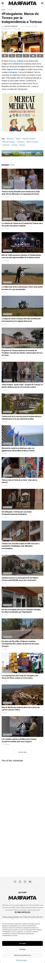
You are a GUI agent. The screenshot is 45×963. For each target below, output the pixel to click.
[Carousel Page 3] (20, 50)
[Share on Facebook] (5, 55)
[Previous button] (6, 42)
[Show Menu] (3, 3)
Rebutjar (23, 949)
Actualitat (9, 10)
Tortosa (22, 145)
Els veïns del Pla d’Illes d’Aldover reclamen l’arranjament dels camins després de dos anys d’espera (20, 643)
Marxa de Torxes (32, 142)
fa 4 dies (4, 292)
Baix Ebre (10, 139)
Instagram (13, 72)
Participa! (6, 145)
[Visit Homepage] (22, 3)
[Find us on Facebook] (15, 881)
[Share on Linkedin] (19, 55)
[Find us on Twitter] (20, 882)
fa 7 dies (4, 615)
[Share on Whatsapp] (26, 55)
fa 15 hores (5, 196)
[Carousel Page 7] (29, 50)
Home (3, 10)
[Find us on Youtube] (30, 881)
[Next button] (39, 42)
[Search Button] (42, 3)
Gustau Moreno (11, 26)
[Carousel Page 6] (27, 50)
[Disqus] (22, 791)
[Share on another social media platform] (40, 55)
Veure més (22, 752)
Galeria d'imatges (9, 142)
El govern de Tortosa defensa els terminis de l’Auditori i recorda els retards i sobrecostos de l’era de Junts (22, 353)
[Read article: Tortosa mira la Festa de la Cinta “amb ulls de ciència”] (22, 467)
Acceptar (22, 943)
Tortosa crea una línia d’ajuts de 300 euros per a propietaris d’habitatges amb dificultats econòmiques (20, 546)
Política (14, 145)
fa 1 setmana (6, 744)
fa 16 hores (5, 228)
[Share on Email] (33, 55)
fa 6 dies (4, 517)
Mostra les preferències (22, 955)
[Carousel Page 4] (22, 50)
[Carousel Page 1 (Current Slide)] (15, 50)
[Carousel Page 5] (25, 50)
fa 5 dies (4, 421)
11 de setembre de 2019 (29, 26)
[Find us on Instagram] (25, 881)
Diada (18, 139)
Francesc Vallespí (16, 61)
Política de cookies (21, 960)
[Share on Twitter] (12, 55)
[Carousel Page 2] (17, 50)
